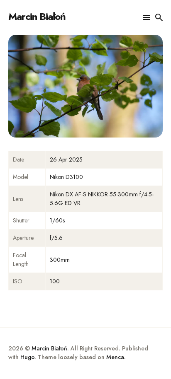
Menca (115, 357)
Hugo (27, 357)
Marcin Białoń (37, 16)
